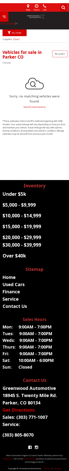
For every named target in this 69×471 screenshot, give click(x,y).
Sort (61, 54)
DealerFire (7, 458)
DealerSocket (30, 458)
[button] (63, 7)
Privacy (47, 468)
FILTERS (16, 32)
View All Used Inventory (34, 107)
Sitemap (57, 468)
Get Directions (19, 410)
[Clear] (16, 39)
